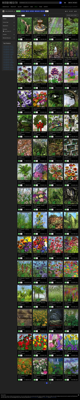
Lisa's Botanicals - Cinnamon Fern (9, 54)
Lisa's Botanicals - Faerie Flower (55, 83)
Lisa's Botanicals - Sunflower (8, 52)
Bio (47, 11)
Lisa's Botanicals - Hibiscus (23, 351)
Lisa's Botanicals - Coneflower (55, 278)
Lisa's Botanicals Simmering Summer (56, 35)
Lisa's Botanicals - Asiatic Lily (54, 253)
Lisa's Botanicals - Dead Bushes (9, 49)
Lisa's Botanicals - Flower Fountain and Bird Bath (43, 35)
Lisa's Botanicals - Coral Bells (54, 229)
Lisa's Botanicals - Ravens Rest (71, 205)
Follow (19, 11)
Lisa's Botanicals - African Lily (70, 375)
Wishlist (42, 11)
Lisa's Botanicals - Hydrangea (8, 69)
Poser (40, 6)
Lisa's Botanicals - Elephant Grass (24, 35)
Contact (46, 6)
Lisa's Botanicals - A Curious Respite (56, 132)
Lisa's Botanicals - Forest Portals (9, 51)
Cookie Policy (45, 397)
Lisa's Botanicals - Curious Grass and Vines (42, 156)
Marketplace (6, 6)
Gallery (20, 6)
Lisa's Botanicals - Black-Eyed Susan (41, 326)
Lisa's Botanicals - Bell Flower (8, 46)
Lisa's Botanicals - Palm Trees (39, 302)
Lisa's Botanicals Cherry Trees (9, 59)
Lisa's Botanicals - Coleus (69, 253)
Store (28, 11)
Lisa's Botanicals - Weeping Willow (40, 83)
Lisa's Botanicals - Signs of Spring (71, 351)
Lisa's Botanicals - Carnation (8, 47)
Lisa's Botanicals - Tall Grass (23, 229)
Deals (36, 6)
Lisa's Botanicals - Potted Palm (24, 180)
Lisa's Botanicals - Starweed (8, 62)
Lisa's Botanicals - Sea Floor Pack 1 (56, 375)
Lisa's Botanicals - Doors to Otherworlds (72, 59)
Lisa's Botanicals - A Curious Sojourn (72, 132)
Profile (23, 11)
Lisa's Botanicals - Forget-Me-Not (9, 60)
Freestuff (37, 11)
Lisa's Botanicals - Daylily (23, 375)
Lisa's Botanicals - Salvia (69, 302)
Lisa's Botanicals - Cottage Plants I (55, 205)
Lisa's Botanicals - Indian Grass (55, 302)
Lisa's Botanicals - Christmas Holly (9, 65)
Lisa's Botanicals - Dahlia (8, 57)
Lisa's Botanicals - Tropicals (23, 302)
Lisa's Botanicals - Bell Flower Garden (41, 108)
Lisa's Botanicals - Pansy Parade (40, 253)
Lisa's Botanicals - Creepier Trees (71, 156)
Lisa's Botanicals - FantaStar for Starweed (26, 59)
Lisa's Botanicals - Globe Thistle (40, 278)
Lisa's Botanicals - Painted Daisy (55, 180)
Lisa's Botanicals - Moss (38, 59)
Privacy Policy (53, 397)
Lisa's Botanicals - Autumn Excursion (25, 156)
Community (26, 6)
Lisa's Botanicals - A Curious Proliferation (10, 67)
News (31, 6)
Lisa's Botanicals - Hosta (69, 326)
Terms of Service (34, 397)
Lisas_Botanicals (22, 37)
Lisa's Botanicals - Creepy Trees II (55, 326)
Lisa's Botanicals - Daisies (39, 375)
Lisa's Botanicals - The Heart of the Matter (26, 132)
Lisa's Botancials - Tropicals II (23, 278)
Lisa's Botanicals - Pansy (7, 64)
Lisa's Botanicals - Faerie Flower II (24, 83)
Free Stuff (13, 6)
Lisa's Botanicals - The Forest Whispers (56, 108)
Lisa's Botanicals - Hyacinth (54, 351)
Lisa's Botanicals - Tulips (38, 351)
